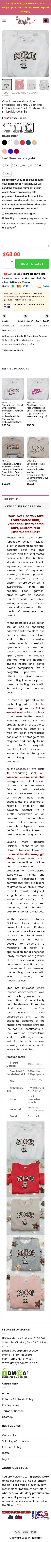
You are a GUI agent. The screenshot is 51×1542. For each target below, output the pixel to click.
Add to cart (32, 264)
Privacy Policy (10, 1405)
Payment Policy (11, 1447)
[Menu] (4, 20)
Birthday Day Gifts (11, 340)
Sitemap (7, 1417)
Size (5, 158)
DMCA (6, 1453)
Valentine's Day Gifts (23, 344)
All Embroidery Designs (25, 92)
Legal (5, 1459)
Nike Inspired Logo (31, 340)
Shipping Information (15, 1441)
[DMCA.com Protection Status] (15, 1372)
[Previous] (6, 53)
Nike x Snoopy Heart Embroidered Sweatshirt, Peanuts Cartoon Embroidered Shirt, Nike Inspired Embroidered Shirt (12, 414)
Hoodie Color (10, 136)
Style (5, 118)
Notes (5, 218)
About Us (8, 1393)
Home (5, 92)
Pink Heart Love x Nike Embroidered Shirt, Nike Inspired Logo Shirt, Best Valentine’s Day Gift (37, 411)
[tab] (25, 499)
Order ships (25, 325)
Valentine (7, 344)
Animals (6, 95)
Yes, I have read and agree (20, 213)
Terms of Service (13, 1411)
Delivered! (44, 325)
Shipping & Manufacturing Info (22, 506)
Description (11, 499)
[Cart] (46, 20)
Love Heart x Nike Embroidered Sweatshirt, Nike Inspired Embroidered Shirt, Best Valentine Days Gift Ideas (37, 472)
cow (10, 350)
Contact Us (9, 1435)
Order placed (8, 325)
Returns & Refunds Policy (17, 1399)
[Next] (44, 53)
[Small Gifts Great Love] (25, 21)
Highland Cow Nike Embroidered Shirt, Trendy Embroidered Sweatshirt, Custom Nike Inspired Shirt (13, 470)
